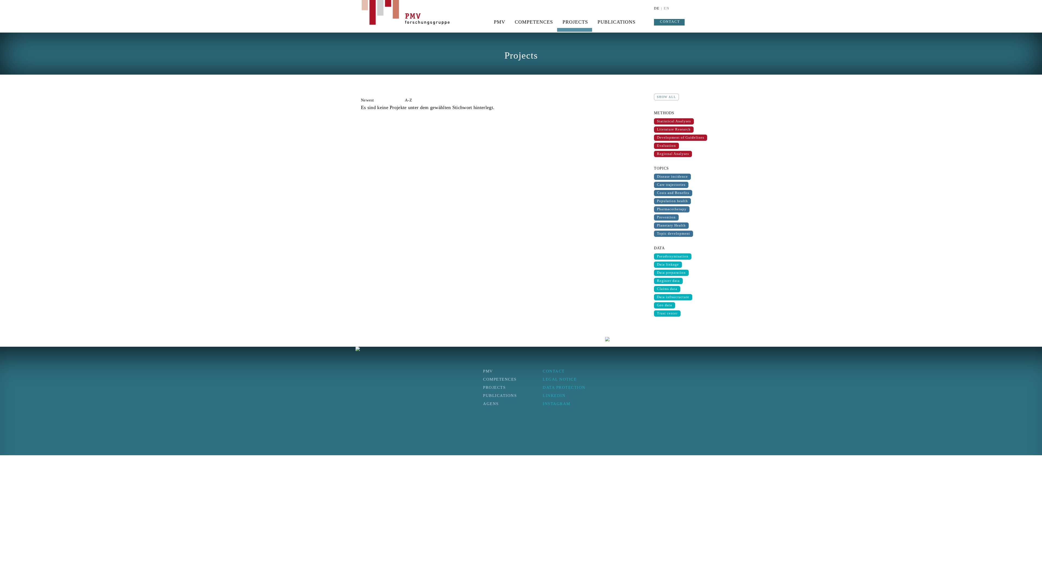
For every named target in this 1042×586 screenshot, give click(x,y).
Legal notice (560, 379)
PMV (499, 22)
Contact (670, 22)
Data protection (564, 387)
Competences (534, 22)
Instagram (556, 404)
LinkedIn (554, 395)
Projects (575, 22)
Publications (617, 22)
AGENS (491, 404)
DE (657, 8)
